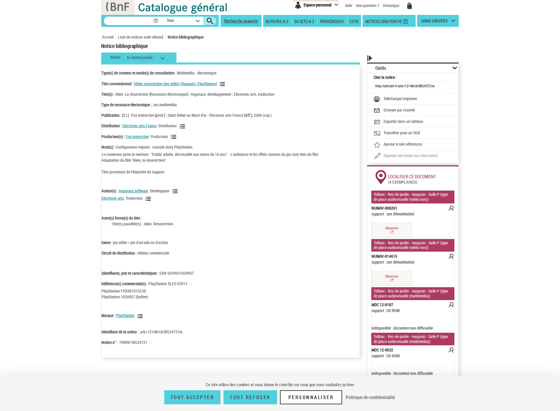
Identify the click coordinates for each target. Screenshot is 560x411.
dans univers (434, 22)
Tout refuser (250, 397)
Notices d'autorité (383, 21)
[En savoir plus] (450, 209)
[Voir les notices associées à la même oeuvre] (223, 84)
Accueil (107, 37)
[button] (155, 21)
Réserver (391, 228)
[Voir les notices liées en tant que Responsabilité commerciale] (183, 126)
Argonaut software (133, 191)
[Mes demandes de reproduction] (409, 5)
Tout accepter (192, 397)
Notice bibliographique (186, 37)
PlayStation (125, 315)
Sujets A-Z (304, 21)
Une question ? (368, 5)
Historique (391, 5)
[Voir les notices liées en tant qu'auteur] (175, 191)
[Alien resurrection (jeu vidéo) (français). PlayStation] (175, 83)
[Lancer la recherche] (210, 21)
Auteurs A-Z (276, 21)
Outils (380, 68)
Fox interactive (137, 136)
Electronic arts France (140, 125)
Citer (385, 77)
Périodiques (332, 21)
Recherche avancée (241, 21)
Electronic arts (113, 198)
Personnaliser (311, 397)
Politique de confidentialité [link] (370, 397)
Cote (354, 21)
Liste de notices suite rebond (140, 37)
